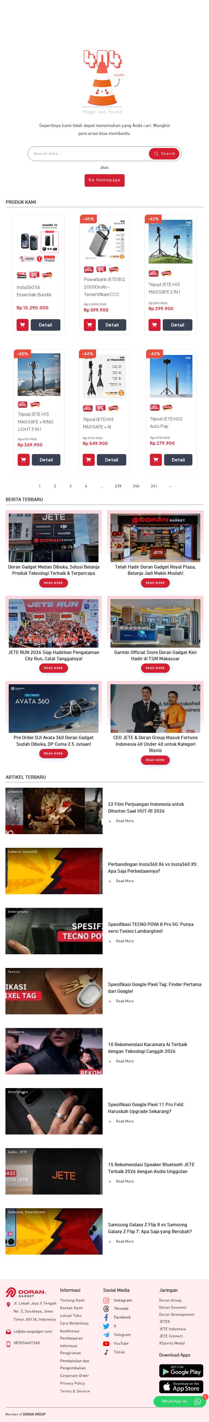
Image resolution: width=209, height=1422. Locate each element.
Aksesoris (16, 1032)
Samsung (15, 1212)
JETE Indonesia (172, 1329)
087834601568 (27, 1343)
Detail (45, 325)
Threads (121, 1309)
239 (118, 486)
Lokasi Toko (71, 1316)
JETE (23, 1152)
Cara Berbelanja (74, 1323)
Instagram (123, 1300)
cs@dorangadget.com (33, 1331)
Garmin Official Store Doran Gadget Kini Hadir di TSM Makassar (155, 634)
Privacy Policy (72, 1383)
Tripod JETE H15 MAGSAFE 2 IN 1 (164, 288)
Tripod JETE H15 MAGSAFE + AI (98, 422)
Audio (12, 1152)
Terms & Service (75, 1391)
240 (136, 486)
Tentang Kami (72, 1300)
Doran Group (170, 1300)
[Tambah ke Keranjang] (23, 325)
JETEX (164, 1322)
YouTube (121, 1343)
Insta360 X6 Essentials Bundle (34, 290)
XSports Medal (172, 1343)
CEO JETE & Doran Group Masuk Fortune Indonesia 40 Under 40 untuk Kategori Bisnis (155, 723)
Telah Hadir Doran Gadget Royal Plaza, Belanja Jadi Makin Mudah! (155, 549)
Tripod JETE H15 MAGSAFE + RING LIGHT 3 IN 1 (35, 421)
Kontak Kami (71, 1308)
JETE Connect (171, 1336)
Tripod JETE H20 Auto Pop (166, 422)
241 (154, 486)
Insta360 (30, 852)
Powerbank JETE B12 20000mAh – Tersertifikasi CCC (104, 286)
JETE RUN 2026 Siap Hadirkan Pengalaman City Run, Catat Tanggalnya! (53, 634)
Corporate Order (74, 1376)
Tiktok (119, 1352)
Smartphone (18, 912)
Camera (14, 852)
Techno (14, 972)
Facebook (122, 1317)
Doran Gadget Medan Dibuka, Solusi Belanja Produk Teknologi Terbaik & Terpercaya (53, 549)
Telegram (122, 1335)
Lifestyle (15, 791)
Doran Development (176, 1315)
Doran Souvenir (173, 1307)
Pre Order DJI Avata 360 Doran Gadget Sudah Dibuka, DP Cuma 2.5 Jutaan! (53, 723)
